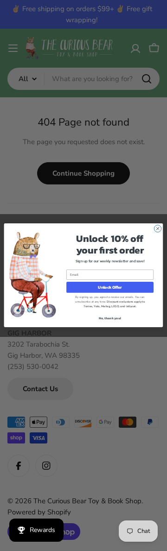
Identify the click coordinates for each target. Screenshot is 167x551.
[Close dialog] (157, 228)
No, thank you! (110, 318)
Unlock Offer (110, 288)
